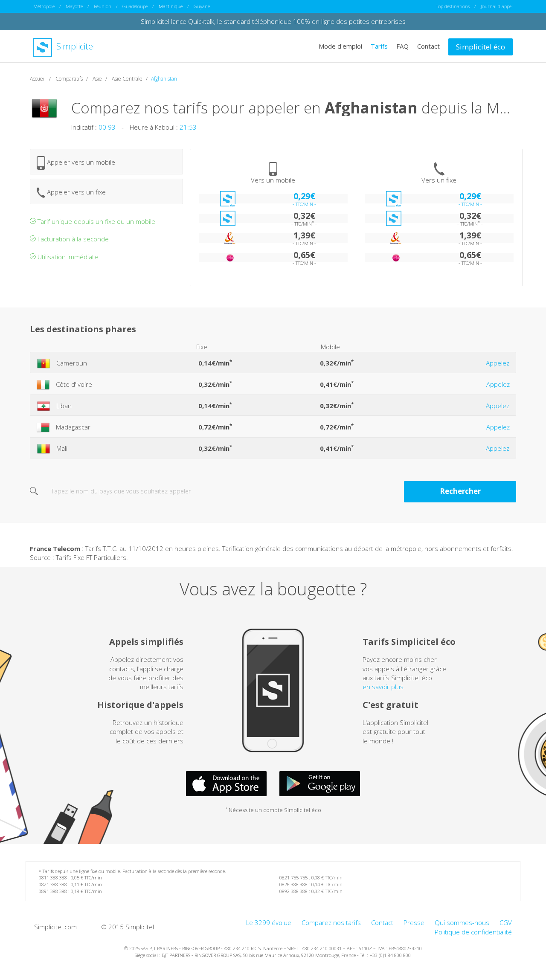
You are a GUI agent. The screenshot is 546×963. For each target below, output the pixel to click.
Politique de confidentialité (473, 932)
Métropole (44, 6)
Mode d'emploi (340, 46)
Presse (414, 922)
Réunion (102, 6)
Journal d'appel (497, 6)
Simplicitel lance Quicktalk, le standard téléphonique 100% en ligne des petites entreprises (273, 21)
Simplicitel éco (480, 47)
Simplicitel (74, 46)
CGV (506, 922)
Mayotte (74, 6)
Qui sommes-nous (462, 922)
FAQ (402, 46)
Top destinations (453, 6)
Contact (428, 46)
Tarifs (379, 46)
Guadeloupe (135, 6)
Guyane (202, 6)
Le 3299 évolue (268, 922)
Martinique (171, 6)
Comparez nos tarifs (331, 922)
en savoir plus (383, 686)
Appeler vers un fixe (75, 192)
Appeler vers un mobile (80, 162)
